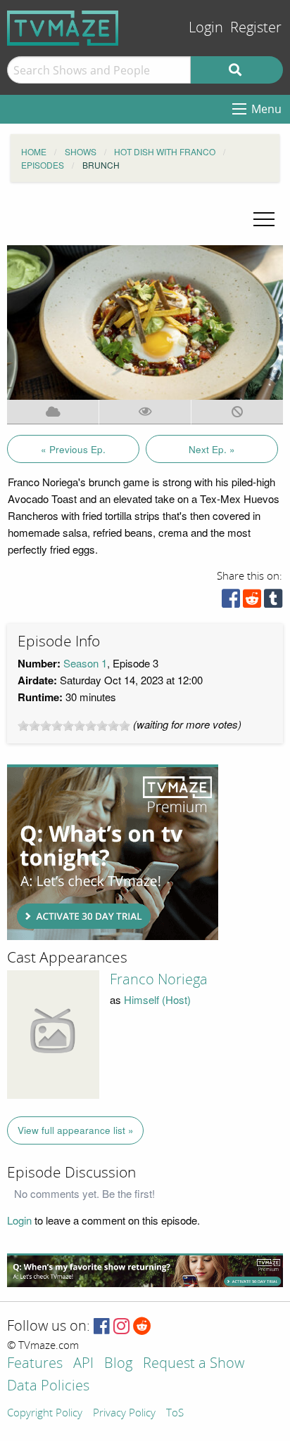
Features (35, 1364)
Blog (118, 1364)
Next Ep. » (212, 449)
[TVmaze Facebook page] (102, 1326)
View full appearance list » (76, 1130)
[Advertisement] (112, 852)
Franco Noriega (159, 979)
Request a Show (193, 1364)
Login (206, 28)
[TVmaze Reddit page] (142, 1326)
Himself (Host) (157, 999)
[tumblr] (273, 601)
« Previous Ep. (73, 449)
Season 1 (85, 663)
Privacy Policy (124, 1413)
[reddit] (252, 601)
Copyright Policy (44, 1413)
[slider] (74, 725)
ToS (175, 1413)
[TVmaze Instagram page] (121, 1326)
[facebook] (231, 601)
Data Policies (48, 1386)
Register (256, 28)
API (83, 1364)
